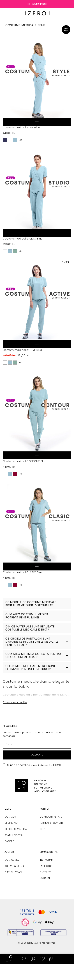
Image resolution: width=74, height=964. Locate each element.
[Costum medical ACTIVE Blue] (37, 302)
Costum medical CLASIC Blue (23, 572)
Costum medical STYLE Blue (21, 127)
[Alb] (10, 140)
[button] (66, 29)
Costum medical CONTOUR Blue (24, 461)
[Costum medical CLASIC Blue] (37, 525)
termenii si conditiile (41, 765)
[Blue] (15, 140)
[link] (9, 959)
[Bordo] (15, 473)
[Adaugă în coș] (37, 122)
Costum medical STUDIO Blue (23, 238)
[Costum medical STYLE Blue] (37, 80)
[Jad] (15, 251)
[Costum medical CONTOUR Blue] (37, 413)
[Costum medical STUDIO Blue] (37, 191)
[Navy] (5, 140)
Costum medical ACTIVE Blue (22, 350)
